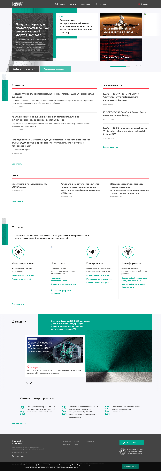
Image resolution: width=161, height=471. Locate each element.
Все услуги (17, 304)
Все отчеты (17, 164)
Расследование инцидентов (98, 279)
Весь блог (16, 201)
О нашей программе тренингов (61, 291)
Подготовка (58, 263)
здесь (76, 467)
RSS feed (19, 456)
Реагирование (95, 263)
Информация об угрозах (23, 275)
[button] (140, 66)
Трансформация (131, 263)
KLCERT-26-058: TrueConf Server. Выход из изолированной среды (124, 114)
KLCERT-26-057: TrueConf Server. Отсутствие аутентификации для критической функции (121, 96)
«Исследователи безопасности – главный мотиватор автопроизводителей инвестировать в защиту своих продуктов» (129, 188)
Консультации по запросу (98, 282)
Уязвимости (86, 4)
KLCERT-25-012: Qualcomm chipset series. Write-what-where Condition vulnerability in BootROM (125, 130)
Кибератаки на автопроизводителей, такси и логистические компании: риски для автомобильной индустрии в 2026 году (80, 188)
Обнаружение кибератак (97, 275)
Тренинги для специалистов (63, 284)
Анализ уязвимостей (21, 279)
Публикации (60, 4)
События (19, 322)
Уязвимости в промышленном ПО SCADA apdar (29, 185)
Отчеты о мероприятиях (37, 398)
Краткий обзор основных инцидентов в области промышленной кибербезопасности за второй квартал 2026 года (46, 118)
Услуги (73, 4)
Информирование (23, 263)
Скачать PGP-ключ (133, 443)
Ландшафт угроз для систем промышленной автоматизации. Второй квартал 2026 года (53, 95)
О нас (76, 445)
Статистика (101, 4)
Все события (17, 423)
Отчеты (18, 85)
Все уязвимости (110, 147)
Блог (15, 175)
